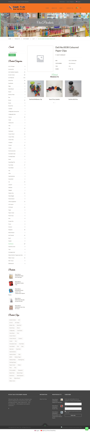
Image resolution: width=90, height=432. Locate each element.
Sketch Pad (11, 373)
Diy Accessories (11, 150)
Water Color (12, 380)
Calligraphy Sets (12, 114)
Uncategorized (11, 252)
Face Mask (10, 165)
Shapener (10, 229)
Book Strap (11, 327)
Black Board (11, 89)
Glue (22, 346)
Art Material (11, 77)
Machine (10, 187)
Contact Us (69, 8)
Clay (9, 125)
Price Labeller (12, 370)
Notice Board (11, 198)
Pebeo (19, 365)
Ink (9, 181)
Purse (9, 224)
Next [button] (83, 92)
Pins (9, 218)
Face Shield (10, 167)
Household (10, 179)
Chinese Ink (10, 122)
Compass (10, 142)
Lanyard (10, 184)
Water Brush (17, 378)
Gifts (9, 173)
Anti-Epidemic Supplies (13, 72)
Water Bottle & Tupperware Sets (15, 255)
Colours (20, 338)
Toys (9, 249)
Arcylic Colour (11, 74)
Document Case (11, 153)
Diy (16, 341)
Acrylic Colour (12, 320)
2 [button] (55, 102)
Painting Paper (12, 362)
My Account (62, 1)
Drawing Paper (11, 156)
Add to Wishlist (61, 55)
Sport (9, 238)
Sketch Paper (20, 373)
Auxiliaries (10, 83)
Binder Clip (11, 325)
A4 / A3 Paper (11, 66)
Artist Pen (10, 80)
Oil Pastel (10, 207)
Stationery (26, 38)
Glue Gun (11, 349)
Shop (61, 8)
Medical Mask (12, 359)
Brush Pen (10, 105)
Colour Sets (11, 139)
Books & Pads (11, 94)
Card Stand (19, 330)
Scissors (10, 226)
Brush (9, 100)
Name (66, 402)
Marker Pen (11, 193)
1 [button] (53, 102)
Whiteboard (11, 263)
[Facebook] (8, 408)
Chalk (9, 120)
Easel (9, 159)
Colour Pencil (11, 134)
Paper (9, 210)
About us (54, 8)
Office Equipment (12, 201)
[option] (35, 90)
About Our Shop (43, 399)
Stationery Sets (11, 246)
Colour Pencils (12, 338)
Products (17, 38)
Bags (9, 86)
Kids (19, 354)
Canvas (10, 117)
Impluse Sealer (12, 354)
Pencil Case (11, 215)
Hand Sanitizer (11, 176)
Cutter (9, 148)
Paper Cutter (11, 212)
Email (66, 406)
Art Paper (17, 322)
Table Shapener (20, 375)
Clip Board (10, 131)
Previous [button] (25, 92)
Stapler (10, 241)
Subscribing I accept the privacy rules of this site (73, 412)
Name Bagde (11, 195)
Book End (19, 325)
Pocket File (10, 221)
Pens (10, 367)
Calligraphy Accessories (13, 111)
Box (9, 97)
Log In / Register (70, 1)
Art (19, 320)
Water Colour (11, 257)
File (9, 170)
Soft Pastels (11, 235)
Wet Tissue (10, 260)
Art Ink (10, 322)
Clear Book (11, 333)
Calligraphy (12, 330)
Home (47, 8)
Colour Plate (11, 136)
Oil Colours (10, 204)
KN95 (10, 357)
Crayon (10, 145)
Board (9, 91)
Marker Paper (18, 357)
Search (12, 55)
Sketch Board (11, 232)
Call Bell (10, 108)
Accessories (11, 69)
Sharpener (20, 370)
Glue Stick (18, 349)
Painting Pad (21, 359)
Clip (33, 38)
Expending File (11, 162)
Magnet (10, 190)
